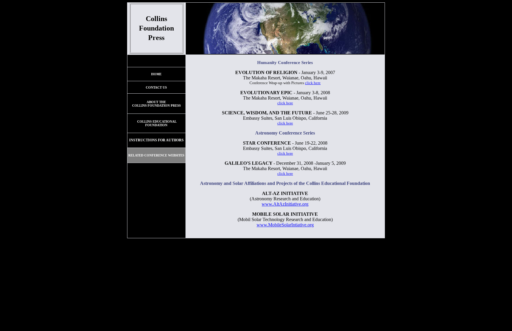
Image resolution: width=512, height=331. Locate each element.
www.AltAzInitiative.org (285, 204)
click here (313, 83)
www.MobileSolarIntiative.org (285, 224)
